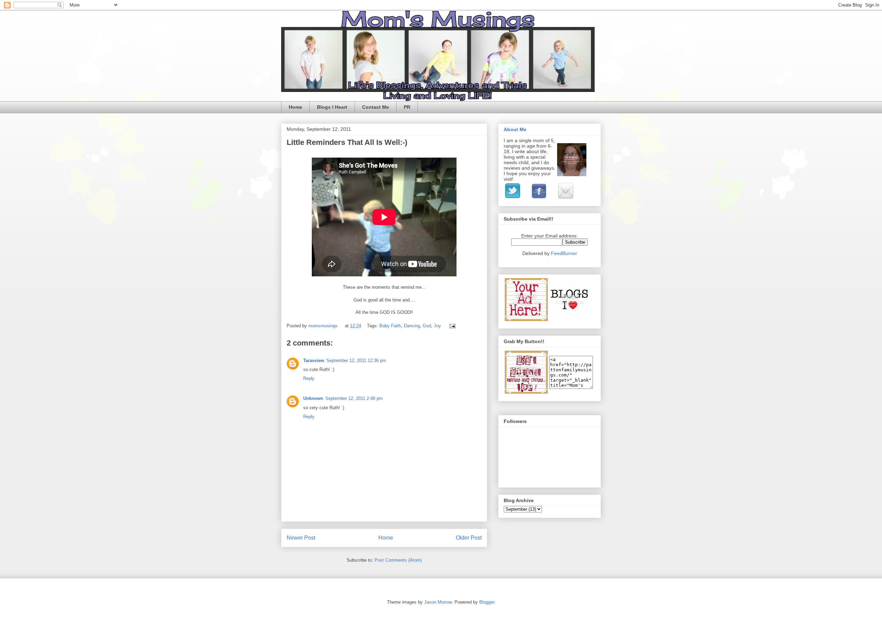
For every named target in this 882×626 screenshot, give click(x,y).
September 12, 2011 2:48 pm (354, 398)
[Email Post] (451, 325)
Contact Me (375, 107)
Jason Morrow (438, 602)
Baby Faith (390, 325)
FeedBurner (564, 253)
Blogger (486, 602)
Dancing (412, 325)
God (427, 325)
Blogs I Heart (332, 107)
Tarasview (313, 360)
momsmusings (323, 325)
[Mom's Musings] (526, 392)
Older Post (469, 538)
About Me (515, 129)
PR (407, 107)
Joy (437, 325)
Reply (309, 378)
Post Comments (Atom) (398, 560)
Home (295, 107)
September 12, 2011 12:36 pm (356, 360)
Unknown (313, 398)
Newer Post (301, 538)
